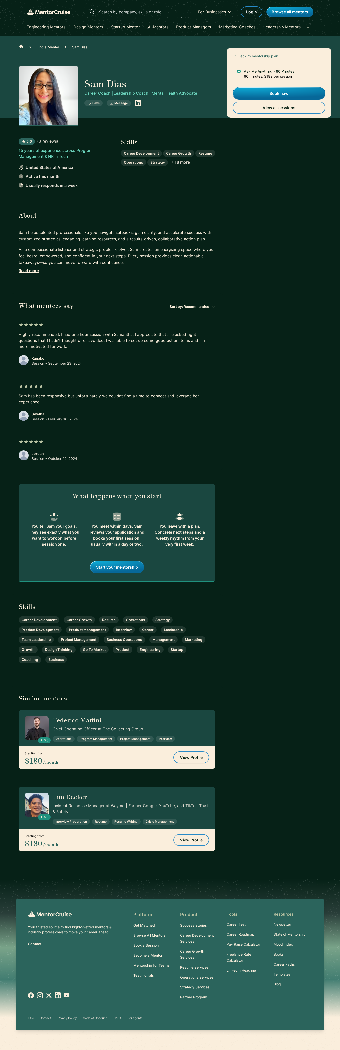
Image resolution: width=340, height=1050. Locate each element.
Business (56, 659)
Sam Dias (80, 47)
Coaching (30, 659)
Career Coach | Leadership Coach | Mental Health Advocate (140, 93)
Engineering (150, 649)
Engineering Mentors (46, 26)
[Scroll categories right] (309, 26)
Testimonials (143, 975)
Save (96, 103)
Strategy (157, 162)
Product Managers (193, 26)
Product (122, 649)
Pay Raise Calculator (243, 944)
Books (278, 954)
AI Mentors (158, 26)
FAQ (31, 1018)
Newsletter (282, 924)
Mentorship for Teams (151, 965)
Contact (34, 944)
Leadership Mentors (282, 26)
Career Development (141, 153)
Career (148, 630)
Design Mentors (88, 26)
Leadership (173, 630)
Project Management (78, 639)
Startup (177, 649)
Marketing (193, 639)
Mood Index (283, 944)
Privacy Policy (67, 1018)
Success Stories (193, 925)
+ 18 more (180, 162)
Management (163, 639)
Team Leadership (36, 639)
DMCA (117, 1018)
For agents (135, 1018)
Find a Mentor (48, 47)
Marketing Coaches (237, 26)
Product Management (87, 630)
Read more (29, 270)
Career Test (236, 924)
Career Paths (284, 964)
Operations (133, 162)
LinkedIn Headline (241, 970)
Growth (28, 649)
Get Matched (144, 925)
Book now (278, 93)
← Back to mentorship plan (256, 56)
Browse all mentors (290, 11)
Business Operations (124, 639)
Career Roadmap (240, 934)
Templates (282, 974)
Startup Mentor (125, 26)
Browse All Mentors (149, 935)
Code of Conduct (95, 1018)
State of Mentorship (290, 934)
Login (251, 11)
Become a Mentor (147, 955)
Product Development (40, 630)
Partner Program (193, 997)
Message (121, 103)
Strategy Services (195, 987)
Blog (277, 984)
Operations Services (197, 977)
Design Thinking (59, 649)
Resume (205, 153)
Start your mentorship (117, 567)
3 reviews (48, 141)
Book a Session (146, 945)
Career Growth (178, 153)
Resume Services (194, 967)
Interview (124, 630)
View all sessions (279, 107)
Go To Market (94, 649)
